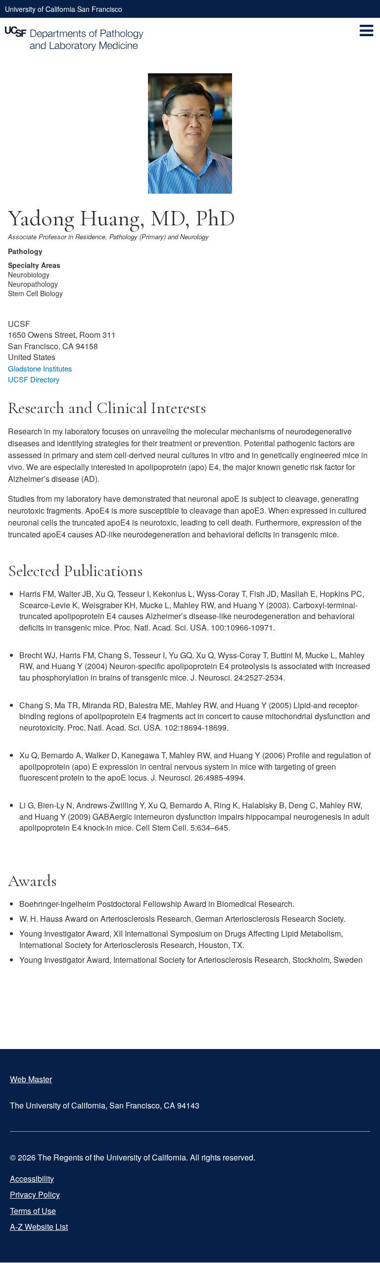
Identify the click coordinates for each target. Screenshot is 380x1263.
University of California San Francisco (63, 9)
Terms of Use (33, 1210)
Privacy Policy (35, 1194)
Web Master (31, 1079)
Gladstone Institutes (40, 368)
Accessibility (32, 1178)
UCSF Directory (34, 379)
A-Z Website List (39, 1226)
